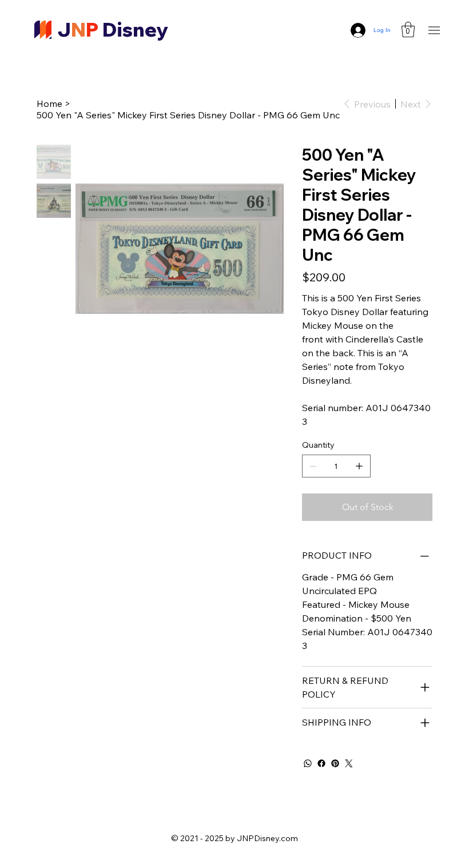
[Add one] (359, 466)
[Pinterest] (335, 763)
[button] (408, 29)
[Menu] (434, 30)
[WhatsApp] (307, 763)
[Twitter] (349, 763)
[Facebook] (321, 763)
